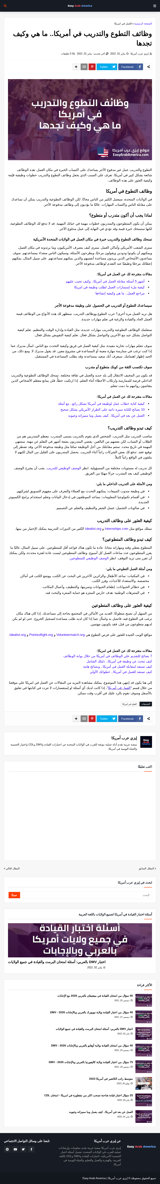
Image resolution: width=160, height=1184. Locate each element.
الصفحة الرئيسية (143, 23)
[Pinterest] (92, 66)
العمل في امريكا (123, 23)
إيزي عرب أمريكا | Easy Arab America (105, 1178)
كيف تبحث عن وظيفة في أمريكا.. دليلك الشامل (119, 661)
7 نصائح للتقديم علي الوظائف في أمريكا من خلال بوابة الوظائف (107, 656)
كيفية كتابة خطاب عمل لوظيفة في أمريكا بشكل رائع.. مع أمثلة (101, 404)
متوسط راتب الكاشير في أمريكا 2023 (111, 1078)
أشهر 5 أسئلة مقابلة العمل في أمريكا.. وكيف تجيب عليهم (105, 281)
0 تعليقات (66, 53)
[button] (154, 6)
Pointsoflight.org (41, 635)
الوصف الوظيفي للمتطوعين (89, 558)
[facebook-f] (31, 1149)
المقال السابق (146, 868)
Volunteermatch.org (70, 635)
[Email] (84, 66)
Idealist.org (93, 529)
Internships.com (116, 529)
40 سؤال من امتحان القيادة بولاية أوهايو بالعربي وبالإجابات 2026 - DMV (92, 1045)
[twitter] (23, 1149)
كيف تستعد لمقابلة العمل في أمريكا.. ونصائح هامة (117, 666)
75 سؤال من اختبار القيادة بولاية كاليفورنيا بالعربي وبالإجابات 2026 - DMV (91, 1062)
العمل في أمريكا (119, 688)
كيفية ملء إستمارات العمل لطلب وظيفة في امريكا (109, 287)
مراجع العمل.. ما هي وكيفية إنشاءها (120, 293)
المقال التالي (13, 868)
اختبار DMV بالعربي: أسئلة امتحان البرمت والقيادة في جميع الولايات (57, 962)
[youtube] (15, 1149)
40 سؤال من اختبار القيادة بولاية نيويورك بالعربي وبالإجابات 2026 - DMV (91, 1012)
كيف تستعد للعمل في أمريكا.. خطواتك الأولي (121, 672)
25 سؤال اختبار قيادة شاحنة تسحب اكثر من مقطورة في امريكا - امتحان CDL (88, 1095)
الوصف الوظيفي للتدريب (64, 468)
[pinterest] (7, 1149)
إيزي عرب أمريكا (140, 53)
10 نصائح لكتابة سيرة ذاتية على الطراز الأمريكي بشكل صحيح (102, 409)
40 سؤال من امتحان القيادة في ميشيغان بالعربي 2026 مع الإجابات (95, 995)
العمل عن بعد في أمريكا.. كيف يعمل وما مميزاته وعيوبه (106, 415)
